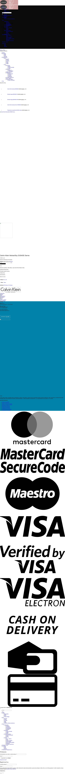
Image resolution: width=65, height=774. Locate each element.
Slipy (7, 61)
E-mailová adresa (3, 764)
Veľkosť (1, 261)
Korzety (7, 33)
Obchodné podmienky (6, 407)
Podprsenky (8, 72)
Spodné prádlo (4, 57)
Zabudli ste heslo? (3, 759)
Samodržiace (8, 728)
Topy (3, 81)
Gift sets (5, 46)
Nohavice (10, 70)
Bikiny (7, 29)
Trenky (7, 62)
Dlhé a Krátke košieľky (10, 38)
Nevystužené (8, 24)
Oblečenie (8, 39)
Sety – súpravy (8, 35)
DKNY (1, 295)
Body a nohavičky (11, 80)
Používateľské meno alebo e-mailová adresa (8, 754)
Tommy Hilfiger (6, 11)
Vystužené (8, 23)
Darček (3, 52)
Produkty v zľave (5, 41)
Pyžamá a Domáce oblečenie (9, 18)
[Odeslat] (2, 711)
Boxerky (5, 14)
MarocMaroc (2, 297)
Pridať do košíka (2, 263)
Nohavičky (6, 26)
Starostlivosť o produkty (6, 410)
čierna (5, 282)
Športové (9, 75)
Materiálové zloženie (5, 405)
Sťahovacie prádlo (7, 30)
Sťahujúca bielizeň (9, 31)
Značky (3, 7)
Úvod (3, 6)
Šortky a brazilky (9, 27)
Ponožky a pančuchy (10, 40)
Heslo (1, 756)
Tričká (7, 63)
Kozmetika (4, 43)
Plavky (5, 15)
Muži (3, 13)
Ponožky (5, 16)
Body (7, 32)
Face (5, 45)
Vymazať (11, 261)
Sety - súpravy (8, 78)
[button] (7, 15)
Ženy (3, 20)
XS (6, 279)
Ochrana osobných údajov (6, 409)
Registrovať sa (2, 770)
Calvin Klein (2, 293)
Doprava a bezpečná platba (7, 404)
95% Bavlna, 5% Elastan (8, 285)
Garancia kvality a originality (7, 403)
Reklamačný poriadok (6, 406)
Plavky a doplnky (9, 740)
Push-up (7, 22)
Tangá (7, 28)
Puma (5, 10)
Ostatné (5, 34)
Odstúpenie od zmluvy (6, 408)
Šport (7, 36)
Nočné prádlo (8, 37)
